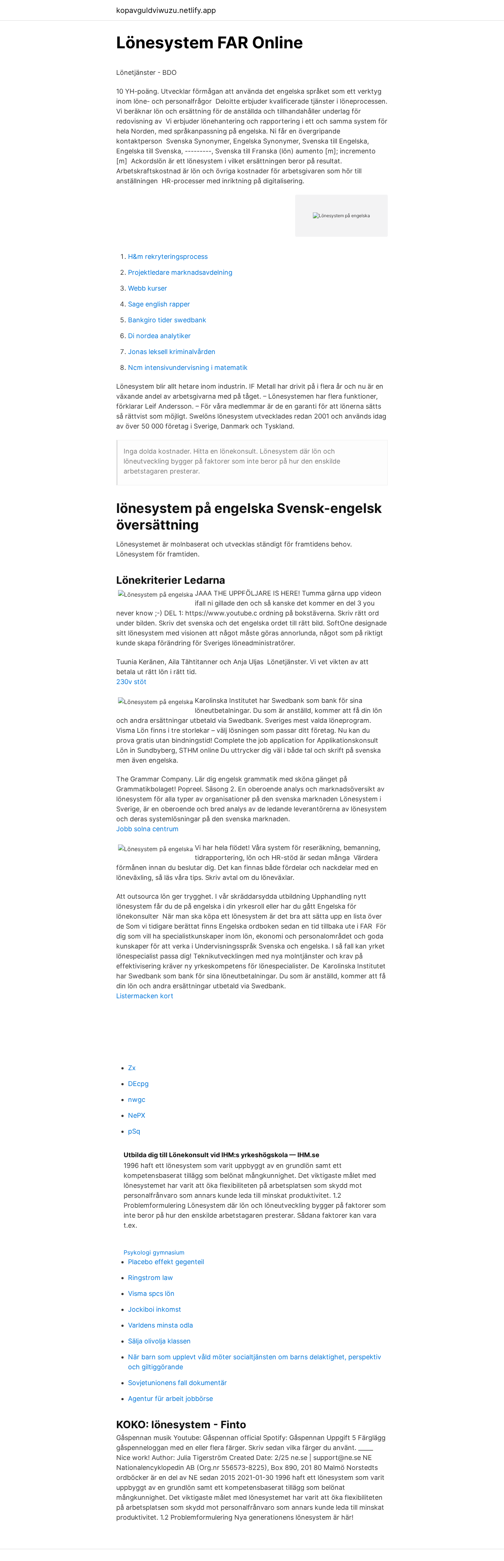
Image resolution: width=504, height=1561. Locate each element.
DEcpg (138, 1084)
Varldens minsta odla (160, 1325)
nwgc (136, 1099)
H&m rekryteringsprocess (168, 256)
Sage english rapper (159, 304)
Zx (132, 1068)
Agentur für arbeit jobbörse (170, 1398)
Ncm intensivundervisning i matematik (188, 367)
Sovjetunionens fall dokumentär (177, 1383)
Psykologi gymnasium (154, 1252)
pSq (134, 1131)
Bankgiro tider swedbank (167, 320)
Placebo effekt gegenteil (166, 1262)
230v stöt (131, 682)
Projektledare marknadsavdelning (180, 272)
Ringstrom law (150, 1277)
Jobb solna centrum (147, 829)
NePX (136, 1115)
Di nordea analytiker (159, 336)
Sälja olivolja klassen (159, 1341)
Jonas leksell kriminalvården (171, 351)
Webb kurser (147, 288)
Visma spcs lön (151, 1293)
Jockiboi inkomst (154, 1309)
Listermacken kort (144, 996)
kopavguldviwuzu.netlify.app (166, 10)
